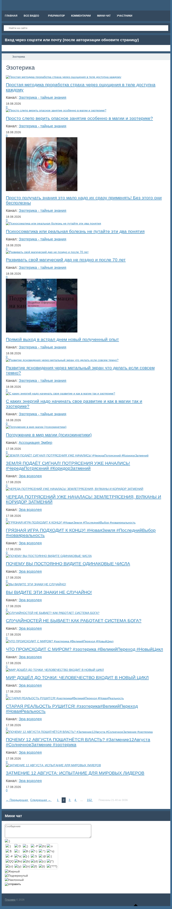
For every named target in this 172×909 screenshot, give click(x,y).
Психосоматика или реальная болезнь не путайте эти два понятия (75, 231)
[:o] (50, 846)
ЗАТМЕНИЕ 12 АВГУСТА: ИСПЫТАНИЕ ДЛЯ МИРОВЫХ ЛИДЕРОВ (75, 772)
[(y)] (17, 866)
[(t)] (42, 866)
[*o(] (18, 856)
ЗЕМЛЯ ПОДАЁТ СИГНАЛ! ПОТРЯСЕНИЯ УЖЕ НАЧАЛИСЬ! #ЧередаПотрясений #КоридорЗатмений (68, 466)
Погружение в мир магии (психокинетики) (49, 434)
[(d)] (34, 861)
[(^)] (50, 861)
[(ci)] (9, 866)
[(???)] (52, 866)
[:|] (17, 851)
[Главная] (5, 56)
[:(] (49, 856)
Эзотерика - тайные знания (42, 97)
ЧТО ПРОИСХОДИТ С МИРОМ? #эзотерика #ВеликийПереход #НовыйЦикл (84, 649)
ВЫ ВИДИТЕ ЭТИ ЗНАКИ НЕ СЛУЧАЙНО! (49, 592)
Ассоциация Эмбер (35, 443)
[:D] (17, 846)
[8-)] (26, 851)
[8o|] (18, 861)
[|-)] (26, 856)
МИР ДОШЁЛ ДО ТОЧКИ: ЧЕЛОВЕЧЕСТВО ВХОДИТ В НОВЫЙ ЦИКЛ (77, 677)
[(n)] (26, 866)
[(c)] (42, 861)
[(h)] (42, 846)
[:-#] (9, 856)
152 (90, 800)
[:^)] (42, 851)
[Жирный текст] (12, 871)
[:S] (34, 856)
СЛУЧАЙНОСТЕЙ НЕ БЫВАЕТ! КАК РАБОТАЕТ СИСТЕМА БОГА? (73, 620)
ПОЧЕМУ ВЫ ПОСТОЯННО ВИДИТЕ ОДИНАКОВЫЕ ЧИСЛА (68, 563)
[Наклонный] (14, 880)
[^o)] (50, 851)
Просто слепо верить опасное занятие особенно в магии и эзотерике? (79, 118)
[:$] (9, 851)
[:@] (42, 856)
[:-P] (34, 846)
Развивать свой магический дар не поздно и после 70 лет (66, 259)
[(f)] (34, 866)
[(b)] (26, 861)
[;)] (25, 846)
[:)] (8, 846)
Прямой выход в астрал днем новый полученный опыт (62, 339)
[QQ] (10, 861)
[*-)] (34, 851)
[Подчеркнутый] (16, 875)
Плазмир (10, 899)
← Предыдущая (17, 800)
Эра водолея (30, 476)
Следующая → (41, 800)
